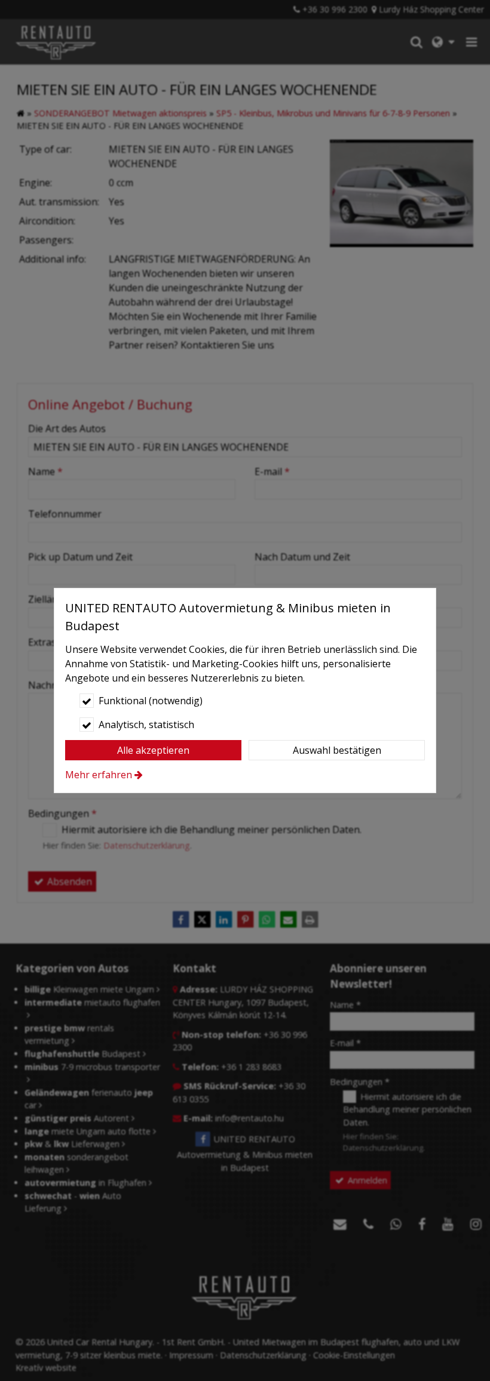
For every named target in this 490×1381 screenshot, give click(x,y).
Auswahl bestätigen (337, 750)
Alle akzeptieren (153, 750)
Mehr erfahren (98, 774)
